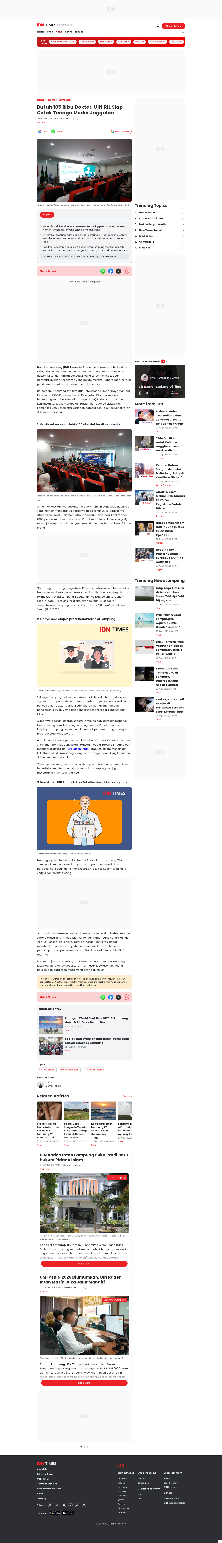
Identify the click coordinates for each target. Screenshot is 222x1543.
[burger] (183, 32)
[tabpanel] (84, 241)
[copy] (126, 271)
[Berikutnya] (132, 1269)
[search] (158, 26)
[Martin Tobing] (40, 1084)
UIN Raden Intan (78, 749)
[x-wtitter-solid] (118, 271)
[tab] (48, 215)
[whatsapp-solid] (102, 271)
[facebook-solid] (110, 271)
